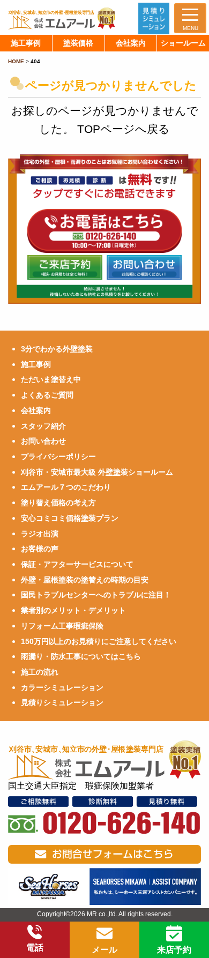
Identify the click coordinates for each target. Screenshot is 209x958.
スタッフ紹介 (43, 426)
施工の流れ (39, 672)
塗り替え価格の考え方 (58, 502)
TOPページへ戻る (123, 129)
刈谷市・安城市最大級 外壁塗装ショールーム (97, 472)
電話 (34, 947)
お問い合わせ (43, 441)
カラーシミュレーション (62, 687)
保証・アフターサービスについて (77, 564)
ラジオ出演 (39, 533)
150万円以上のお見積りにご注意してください (98, 641)
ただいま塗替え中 (51, 379)
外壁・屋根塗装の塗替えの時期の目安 (84, 579)
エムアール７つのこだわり (66, 487)
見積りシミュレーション (62, 702)
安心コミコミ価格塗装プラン (69, 518)
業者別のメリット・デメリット (73, 610)
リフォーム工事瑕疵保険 (62, 626)
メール (104, 949)
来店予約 (174, 949)
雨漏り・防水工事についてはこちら (81, 656)
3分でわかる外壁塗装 (57, 349)
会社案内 (36, 410)
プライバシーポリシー (58, 456)
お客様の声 (39, 548)
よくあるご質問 (47, 395)
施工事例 (36, 364)
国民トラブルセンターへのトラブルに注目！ (96, 594)
